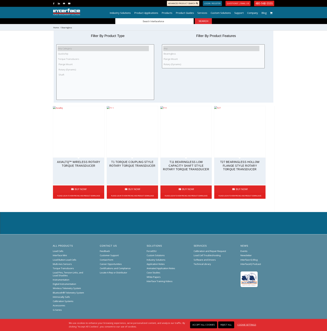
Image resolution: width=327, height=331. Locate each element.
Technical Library (202, 264)
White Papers (154, 277)
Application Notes (156, 264)
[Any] (211, 48)
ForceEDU (152, 251)
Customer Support (109, 255)
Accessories (59, 305)
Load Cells (58, 251)
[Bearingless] (211, 53)
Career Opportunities (111, 264)
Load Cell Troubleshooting (207, 255)
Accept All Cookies (203, 324)
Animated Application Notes (161, 268)
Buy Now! (80, 189)
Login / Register (212, 3)
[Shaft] (103, 74)
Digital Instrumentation (64, 283)
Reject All (226, 324)
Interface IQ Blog (249, 259)
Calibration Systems (63, 301)
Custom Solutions (156, 255)
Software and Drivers (205, 259)
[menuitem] (120, 12)
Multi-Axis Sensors (62, 264)
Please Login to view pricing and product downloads (78, 196)
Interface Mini (60, 255)
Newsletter (246, 255)
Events (243, 251)
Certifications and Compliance (115, 268)
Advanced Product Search (181, 3)
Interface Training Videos (160, 281)
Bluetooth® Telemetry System (68, 292)
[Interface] (77, 12)
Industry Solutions (156, 259)
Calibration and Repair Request (210, 251)
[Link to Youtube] (69, 3)
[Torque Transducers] (103, 59)
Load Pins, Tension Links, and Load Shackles (68, 274)
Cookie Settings (246, 324)
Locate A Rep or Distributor (113, 272)
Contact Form (106, 259)
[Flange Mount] (103, 64)
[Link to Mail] (63, 3)
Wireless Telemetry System (67, 288)
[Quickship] (103, 53)
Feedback (105, 251)
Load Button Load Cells (64, 259)
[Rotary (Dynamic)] (103, 69)
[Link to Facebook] (53, 3)
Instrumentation (61, 279)
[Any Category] (103, 48)
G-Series (57, 309)
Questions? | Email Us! (238, 3)
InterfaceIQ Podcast (250, 264)
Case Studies (153, 272)
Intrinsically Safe (61, 296)
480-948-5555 (264, 3)
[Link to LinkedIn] (58, 3)
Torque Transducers (63, 268)
